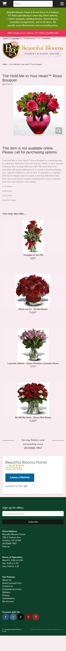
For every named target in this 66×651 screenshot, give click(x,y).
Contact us (7, 586)
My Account (8, 601)
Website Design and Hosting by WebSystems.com (47, 629)
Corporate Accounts (11, 589)
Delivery (6, 592)
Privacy (5, 595)
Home (4, 64)
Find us (6, 546)
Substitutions (8, 598)
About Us (6, 580)
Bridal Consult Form (12, 583)
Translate (45, 38)
